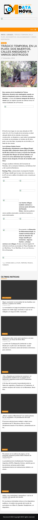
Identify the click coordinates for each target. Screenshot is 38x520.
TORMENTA (5, 265)
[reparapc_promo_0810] (19, 258)
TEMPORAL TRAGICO (27, 263)
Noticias (5, 333)
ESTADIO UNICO (10, 263)
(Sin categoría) (7, 297)
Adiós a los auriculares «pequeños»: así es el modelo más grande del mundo (17, 496)
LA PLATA (17, 263)
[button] (32, 30)
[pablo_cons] (19, 117)
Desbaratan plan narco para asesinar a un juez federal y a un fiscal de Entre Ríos (17, 338)
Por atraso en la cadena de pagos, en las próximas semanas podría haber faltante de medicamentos (16, 455)
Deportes (5, 372)
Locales (4, 43)
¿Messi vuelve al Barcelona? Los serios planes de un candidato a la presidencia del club (18, 416)
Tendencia (5, 491)
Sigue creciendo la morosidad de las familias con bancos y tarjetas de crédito (18, 302)
